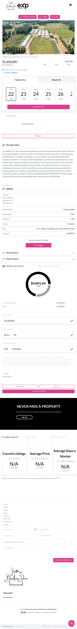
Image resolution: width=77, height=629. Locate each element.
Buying (5, 510)
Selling (5, 513)
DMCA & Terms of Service (60, 626)
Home (5, 504)
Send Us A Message (63, 560)
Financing (6, 516)
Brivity (11, 626)
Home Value (7, 519)
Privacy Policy (46, 626)
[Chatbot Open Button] (71, 623)
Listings (5, 507)
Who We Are (7, 522)
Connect (6, 525)
